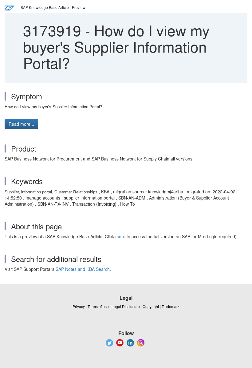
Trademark (170, 306)
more (120, 236)
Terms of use (98, 306)
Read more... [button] (21, 124)
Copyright (151, 306)
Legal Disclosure (126, 306)
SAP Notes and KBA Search (83, 269)
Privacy (79, 306)
